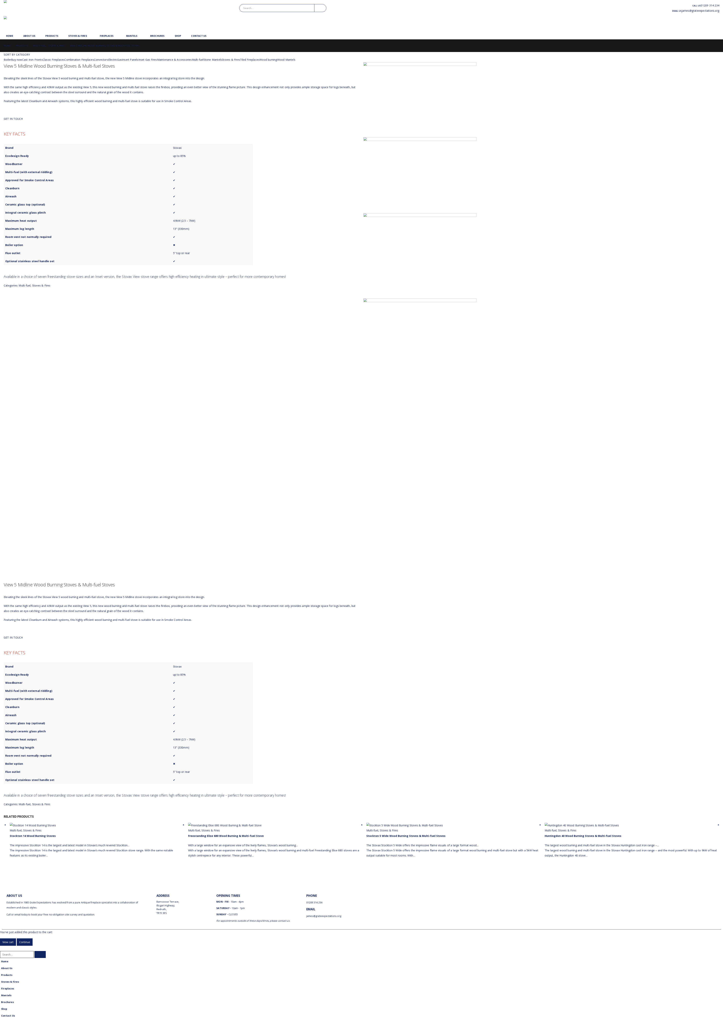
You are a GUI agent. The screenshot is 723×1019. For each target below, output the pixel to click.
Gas (119, 59)
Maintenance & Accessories (174, 59)
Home (9, 35)
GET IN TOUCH (13, 119)
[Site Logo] (37, 8)
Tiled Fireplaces (249, 59)
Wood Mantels (286, 59)
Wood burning (268, 59)
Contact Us (198, 35)
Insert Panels (130, 59)
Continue (24, 942)
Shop (178, 35)
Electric (112, 59)
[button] (2, 948)
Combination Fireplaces (79, 59)
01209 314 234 (710, 5)
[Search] (320, 8)
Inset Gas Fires (147, 59)
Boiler (7, 59)
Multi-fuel (198, 59)
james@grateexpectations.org (700, 10)
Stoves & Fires (77, 35)
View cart (8, 942)
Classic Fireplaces (54, 59)
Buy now (16, 59)
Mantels (131, 35)
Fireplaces (106, 35)
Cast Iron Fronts (32, 59)
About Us (29, 35)
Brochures (157, 35)
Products (51, 35)
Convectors (101, 59)
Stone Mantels (213, 59)
